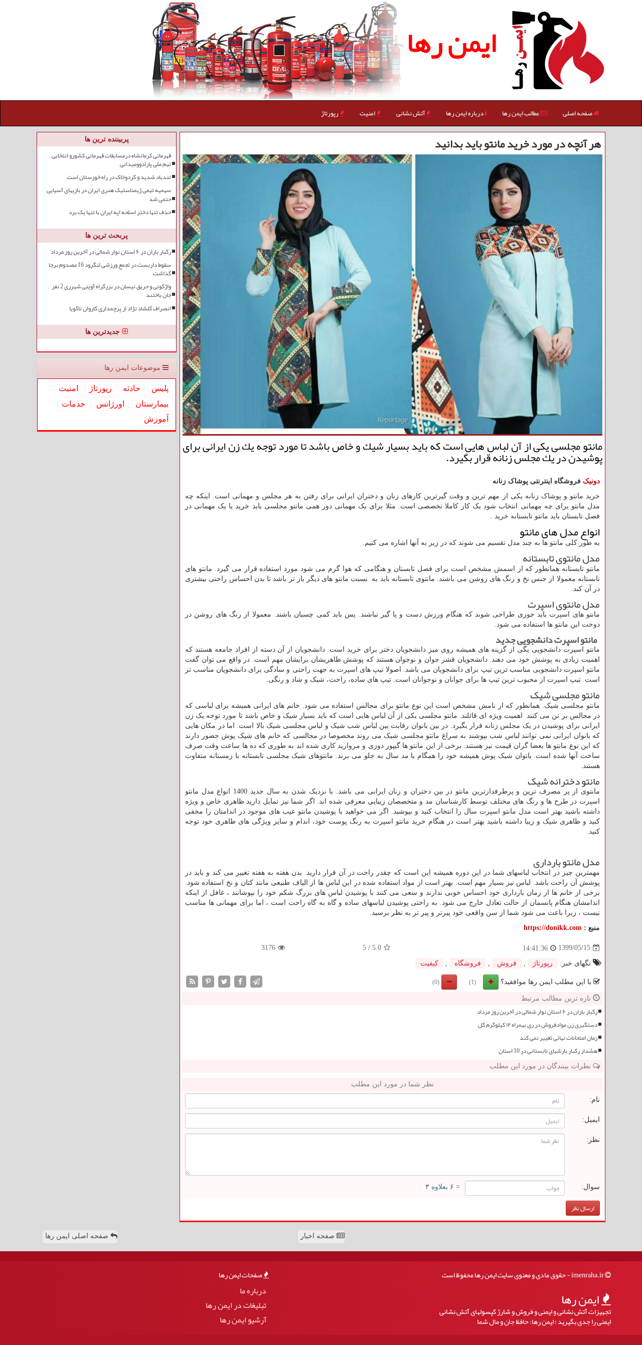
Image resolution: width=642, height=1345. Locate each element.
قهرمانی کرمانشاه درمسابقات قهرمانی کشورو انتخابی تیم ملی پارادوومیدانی (111, 160)
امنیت (368, 113)
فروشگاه (467, 963)
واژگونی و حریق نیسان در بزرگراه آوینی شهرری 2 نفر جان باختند (111, 291)
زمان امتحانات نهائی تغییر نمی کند (558, 1038)
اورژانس (110, 404)
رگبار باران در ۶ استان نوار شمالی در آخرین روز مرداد (537, 1012)
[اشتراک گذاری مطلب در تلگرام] (256, 981)
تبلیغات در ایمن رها (236, 1305)
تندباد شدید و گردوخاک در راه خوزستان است (119, 177)
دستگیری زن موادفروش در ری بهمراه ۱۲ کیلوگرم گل (537, 1025)
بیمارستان (152, 404)
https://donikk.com (553, 927)
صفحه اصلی (578, 113)
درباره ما (253, 1291)
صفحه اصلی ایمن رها (77, 1236)
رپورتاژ (330, 113)
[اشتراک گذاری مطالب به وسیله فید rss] (192, 981)
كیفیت (429, 963)
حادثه (131, 388)
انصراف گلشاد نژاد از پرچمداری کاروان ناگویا (120, 308)
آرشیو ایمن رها (243, 1320)
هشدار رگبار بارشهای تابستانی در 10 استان (548, 1051)
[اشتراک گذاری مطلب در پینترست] (208, 981)
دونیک (591, 481)
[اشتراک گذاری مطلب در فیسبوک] (240, 981)
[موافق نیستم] (449, 982)
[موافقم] (491, 982)
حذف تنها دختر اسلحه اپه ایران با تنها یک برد (120, 212)
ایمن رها (452, 43)
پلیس (160, 388)
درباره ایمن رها (465, 113)
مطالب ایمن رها (521, 113)
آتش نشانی (411, 113)
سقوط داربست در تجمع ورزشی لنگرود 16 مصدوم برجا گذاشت (110, 269)
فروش (507, 963)
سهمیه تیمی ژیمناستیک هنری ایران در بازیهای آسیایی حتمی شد (109, 194)
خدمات (73, 404)
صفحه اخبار (318, 1236)
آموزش (156, 419)
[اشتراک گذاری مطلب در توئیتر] (224, 981)
